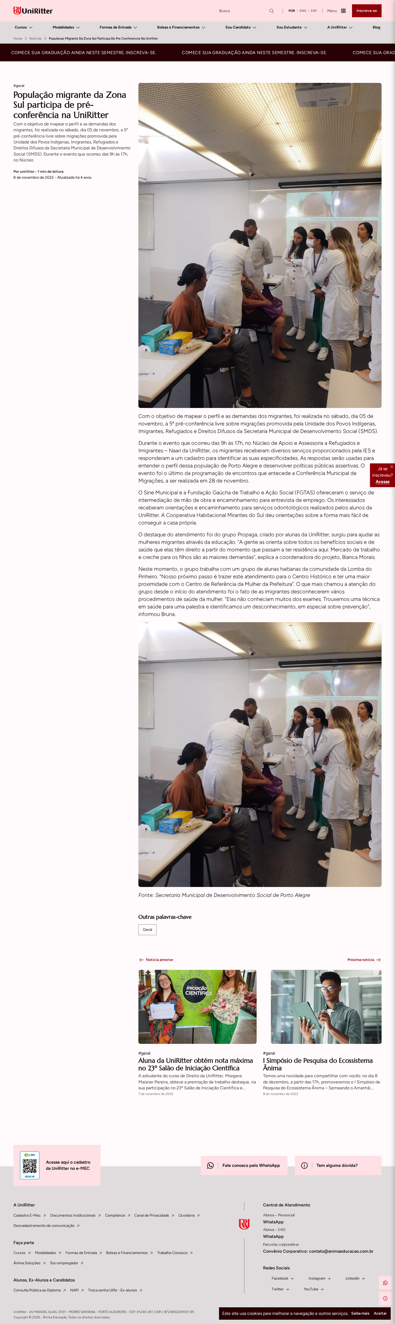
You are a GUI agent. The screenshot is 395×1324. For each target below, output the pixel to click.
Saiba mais (360, 1313)
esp (314, 11)
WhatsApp (273, 1221)
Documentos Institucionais (73, 1215)
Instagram (316, 1278)
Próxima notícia (360, 959)
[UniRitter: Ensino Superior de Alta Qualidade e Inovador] (33, 11)
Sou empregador (64, 1263)
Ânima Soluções (27, 1263)
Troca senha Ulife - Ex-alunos (112, 1290)
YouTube (311, 1289)
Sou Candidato (238, 27)
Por (38, 171)
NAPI (74, 1290)
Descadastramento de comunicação (43, 1225)
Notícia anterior (159, 959)
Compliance (115, 1215)
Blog (376, 27)
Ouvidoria (186, 1215)
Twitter (278, 1289)
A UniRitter (337, 27)
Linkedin (353, 1278)
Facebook (280, 1278)
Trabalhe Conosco (172, 1253)
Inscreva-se (367, 10)
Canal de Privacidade (151, 1215)
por (292, 11)
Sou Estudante (289, 27)
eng (303, 11)
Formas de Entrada (115, 27)
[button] (385, 1283)
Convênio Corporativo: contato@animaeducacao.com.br (318, 1251)
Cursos (21, 27)
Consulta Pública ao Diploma (37, 1290)
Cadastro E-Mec (27, 1215)
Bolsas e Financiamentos (178, 27)
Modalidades (63, 27)
